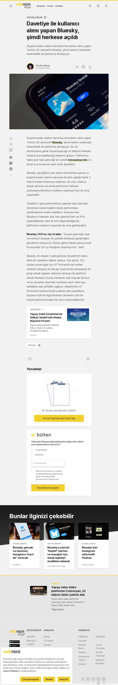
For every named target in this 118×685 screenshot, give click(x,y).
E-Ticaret (48, 640)
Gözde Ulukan (88, 565)
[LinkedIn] (88, 678)
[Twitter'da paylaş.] (10, 163)
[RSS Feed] (103, 682)
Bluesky (57, 142)
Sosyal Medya (19, 544)
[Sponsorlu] (78, 315)
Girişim (47, 645)
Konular (50, 6)
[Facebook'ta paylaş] (10, 157)
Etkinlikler (59, 6)
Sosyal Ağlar (34, 17)
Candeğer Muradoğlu (56, 566)
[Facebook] (98, 682)
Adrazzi (33, 335)
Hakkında (82, 636)
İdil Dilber (17, 565)
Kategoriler (41, 6)
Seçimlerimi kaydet (48, 487)
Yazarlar (82, 640)
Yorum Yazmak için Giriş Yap (59, 418)
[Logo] (23, 5)
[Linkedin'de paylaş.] (10, 168)
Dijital (47, 636)
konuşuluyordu (77, 159)
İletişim (82, 664)
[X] (82, 678)
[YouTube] (93, 678)
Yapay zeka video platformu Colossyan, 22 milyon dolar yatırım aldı (68, 591)
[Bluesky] (103, 678)
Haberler (31, 636)
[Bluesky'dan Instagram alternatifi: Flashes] (93, 531)
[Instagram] (98, 678)
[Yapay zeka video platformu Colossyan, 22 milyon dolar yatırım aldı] (38, 590)
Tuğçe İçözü (57, 609)
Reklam (82, 652)
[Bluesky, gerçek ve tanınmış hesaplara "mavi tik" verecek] (24, 531)
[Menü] (10, 6)
